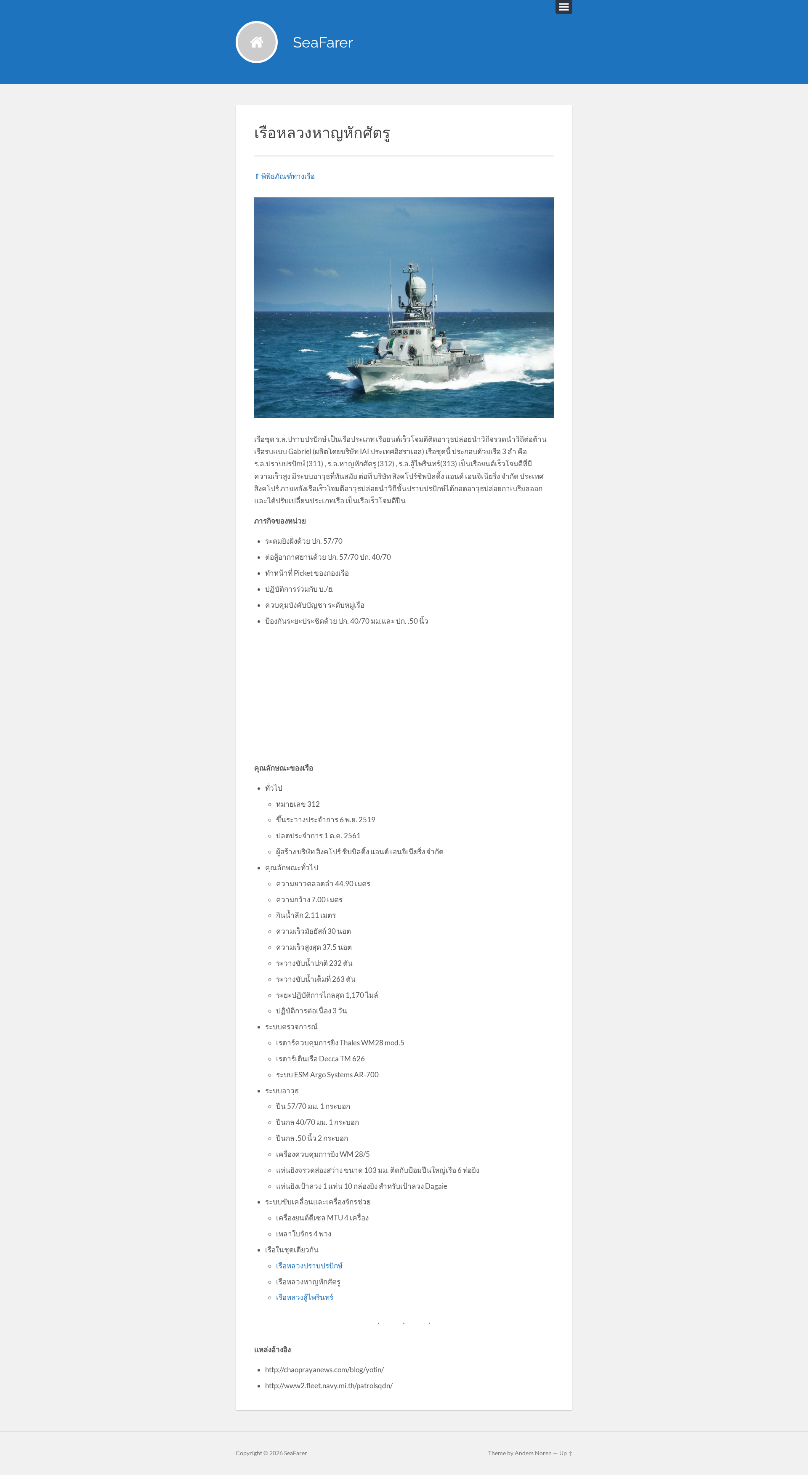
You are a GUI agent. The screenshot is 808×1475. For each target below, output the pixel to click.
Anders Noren (533, 1453)
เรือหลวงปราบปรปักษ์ (309, 1265)
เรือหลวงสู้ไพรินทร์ (304, 1297)
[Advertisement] (404, 694)
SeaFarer (323, 42)
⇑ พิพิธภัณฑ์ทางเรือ (284, 176)
